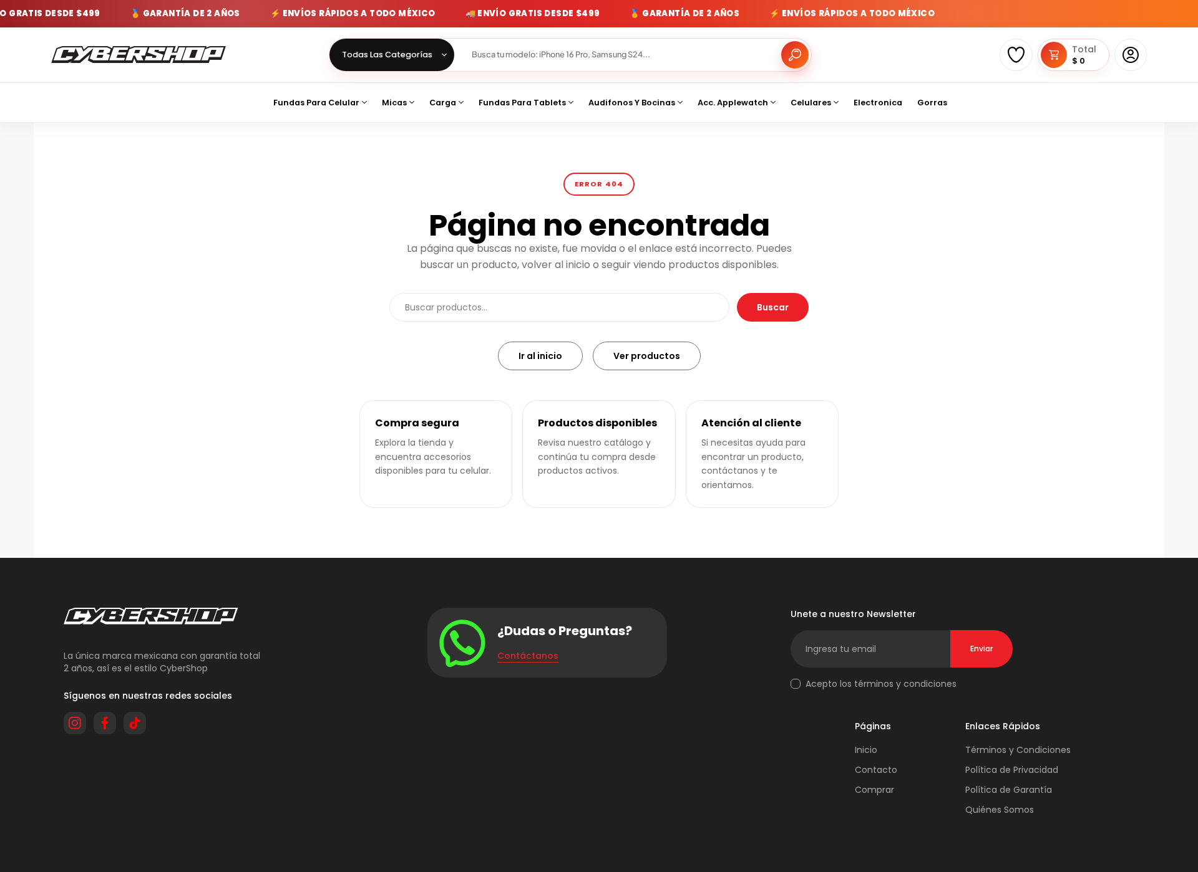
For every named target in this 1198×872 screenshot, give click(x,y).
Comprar (874, 789)
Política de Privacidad (1011, 770)
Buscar (773, 307)
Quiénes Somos (999, 809)
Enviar (981, 648)
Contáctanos (527, 655)
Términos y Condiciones (1018, 750)
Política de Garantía (1008, 789)
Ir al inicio (540, 356)
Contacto (876, 770)
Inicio (866, 750)
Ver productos (646, 356)
